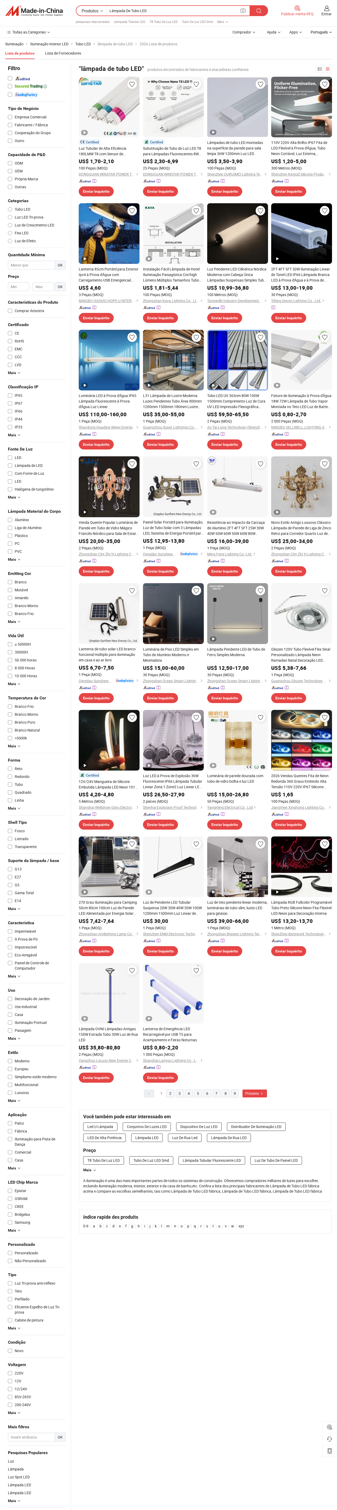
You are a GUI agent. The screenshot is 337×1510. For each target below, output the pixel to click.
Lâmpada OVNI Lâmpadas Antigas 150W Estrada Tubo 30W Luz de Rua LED (108, 1034)
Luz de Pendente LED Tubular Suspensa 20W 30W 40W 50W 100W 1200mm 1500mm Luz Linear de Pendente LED (172, 908)
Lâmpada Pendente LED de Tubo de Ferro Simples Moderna (236, 652)
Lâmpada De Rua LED (229, 1137)
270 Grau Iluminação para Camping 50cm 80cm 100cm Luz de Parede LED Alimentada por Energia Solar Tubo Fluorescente (108, 908)
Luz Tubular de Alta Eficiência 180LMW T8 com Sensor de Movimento (102, 151)
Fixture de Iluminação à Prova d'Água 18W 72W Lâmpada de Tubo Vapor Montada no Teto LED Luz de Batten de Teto (301, 401)
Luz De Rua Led (184, 1137)
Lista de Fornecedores (63, 53)
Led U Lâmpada (100, 1126)
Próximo (252, 1093)
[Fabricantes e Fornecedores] (34, 10)
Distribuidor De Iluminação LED (256, 1126)
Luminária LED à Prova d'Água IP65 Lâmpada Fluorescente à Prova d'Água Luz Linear (107, 401)
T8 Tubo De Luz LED (164, 22)
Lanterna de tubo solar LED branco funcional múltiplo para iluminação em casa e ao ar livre (107, 654)
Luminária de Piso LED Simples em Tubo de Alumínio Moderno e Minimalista (171, 655)
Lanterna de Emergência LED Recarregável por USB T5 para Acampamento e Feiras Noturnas (170, 1034)
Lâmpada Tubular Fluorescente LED (212, 1160)
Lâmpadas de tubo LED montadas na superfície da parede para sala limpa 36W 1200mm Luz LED (235, 148)
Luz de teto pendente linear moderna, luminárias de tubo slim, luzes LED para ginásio (237, 908)
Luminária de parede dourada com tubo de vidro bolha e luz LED (235, 778)
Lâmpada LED (146, 1137)
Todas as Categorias (29, 32)
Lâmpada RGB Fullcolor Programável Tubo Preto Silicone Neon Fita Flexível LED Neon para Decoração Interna (301, 908)
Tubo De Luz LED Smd (197, 22)
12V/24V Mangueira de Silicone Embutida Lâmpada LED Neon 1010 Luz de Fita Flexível (108, 784)
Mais (87, 1170)
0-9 (85, 1225)
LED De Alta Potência (104, 1137)
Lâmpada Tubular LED (129, 22)
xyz (241, 1225)
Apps (293, 32)
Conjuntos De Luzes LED (147, 1126)
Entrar (326, 13)
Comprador (241, 32)
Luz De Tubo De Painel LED (276, 1160)
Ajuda (271, 32)
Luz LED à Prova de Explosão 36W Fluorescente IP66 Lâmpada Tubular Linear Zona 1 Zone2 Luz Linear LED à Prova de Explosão (172, 781)
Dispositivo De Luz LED (198, 1126)
